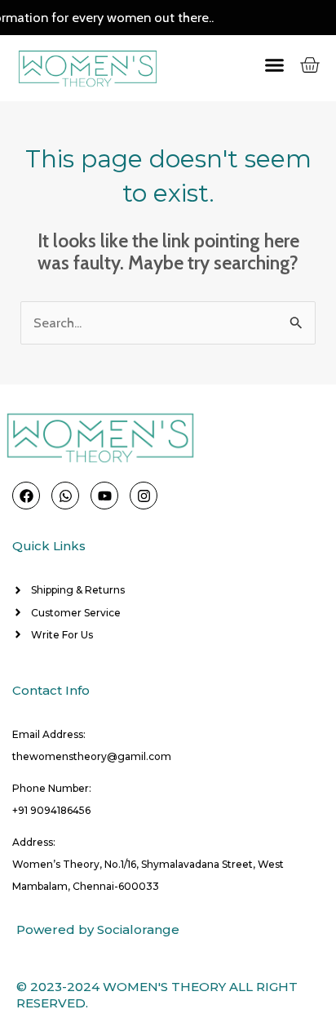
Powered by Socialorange (97, 929)
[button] (258, 65)
